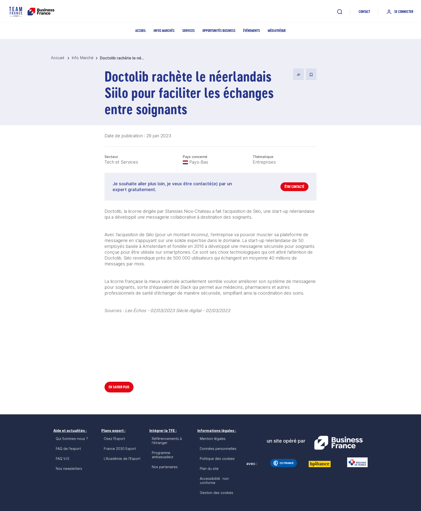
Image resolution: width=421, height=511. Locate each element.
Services (188, 30)
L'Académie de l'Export (122, 458)
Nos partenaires (165, 467)
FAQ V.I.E (62, 458)
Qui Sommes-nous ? (72, 439)
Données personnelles (218, 448)
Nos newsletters (69, 468)
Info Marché (83, 57)
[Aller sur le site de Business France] (338, 443)
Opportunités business (218, 30)
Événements (251, 30)
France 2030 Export (120, 448)
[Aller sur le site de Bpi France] (320, 464)
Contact (364, 11)
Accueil (140, 30)
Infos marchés (163, 30)
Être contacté (294, 186)
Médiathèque (277, 30)
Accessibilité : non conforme (214, 480)
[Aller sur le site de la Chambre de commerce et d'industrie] (283, 463)
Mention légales (213, 439)
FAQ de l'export (68, 448)
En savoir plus (119, 387)
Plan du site (209, 468)
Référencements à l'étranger (167, 441)
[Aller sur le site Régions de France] (355, 462)
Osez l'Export (114, 439)
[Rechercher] (339, 11)
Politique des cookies (217, 458)
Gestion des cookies (216, 493)
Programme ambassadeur (162, 455)
